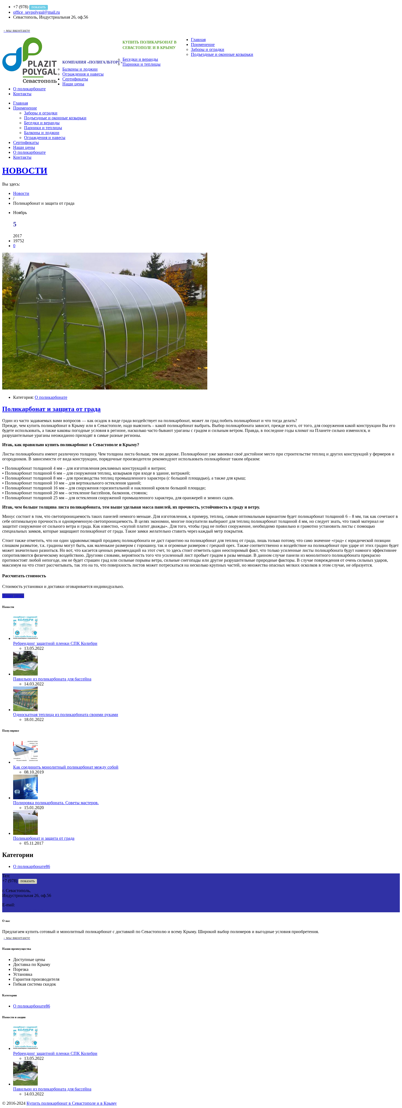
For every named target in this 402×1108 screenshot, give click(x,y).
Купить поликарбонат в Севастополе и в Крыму (72, 1103)
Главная (198, 39)
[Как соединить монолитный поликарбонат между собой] (25, 762)
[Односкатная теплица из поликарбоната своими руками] (25, 709)
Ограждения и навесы (83, 74)
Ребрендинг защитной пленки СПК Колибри (55, 643)
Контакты (22, 93)
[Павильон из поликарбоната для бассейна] (25, 674)
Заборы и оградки (207, 49)
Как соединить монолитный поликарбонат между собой (65, 767)
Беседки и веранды (140, 59)
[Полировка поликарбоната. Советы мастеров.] (25, 797)
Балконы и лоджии (80, 69)
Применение (203, 44)
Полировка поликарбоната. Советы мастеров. (56, 802)
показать (38, 7)
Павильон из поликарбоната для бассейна (52, 679)
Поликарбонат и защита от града (51, 408)
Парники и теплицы (142, 64)
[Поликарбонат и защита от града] (104, 388)
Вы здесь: (11, 184)
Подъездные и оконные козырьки (222, 54)
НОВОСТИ (24, 170)
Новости (21, 193)
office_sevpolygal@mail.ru (36, 12)
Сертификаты (75, 79)
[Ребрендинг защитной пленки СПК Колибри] (25, 638)
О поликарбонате (29, 88)
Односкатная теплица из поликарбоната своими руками (65, 714)
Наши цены (73, 84)
